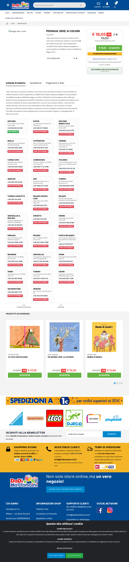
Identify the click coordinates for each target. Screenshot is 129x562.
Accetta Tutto (74, 555)
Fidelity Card (42, 509)
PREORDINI (91, 13)
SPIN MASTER (58, 13)
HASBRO (47, 13)
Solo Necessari (56, 555)
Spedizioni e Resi (44, 518)
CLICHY (50, 35)
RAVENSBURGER (18, 13)
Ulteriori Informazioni (64, 548)
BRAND (101, 13)
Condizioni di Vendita (46, 514)
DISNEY (38, 13)
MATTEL (30, 13)
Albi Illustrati (22, 23)
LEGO (7, 13)
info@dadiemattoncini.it (78, 515)
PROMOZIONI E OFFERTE (75, 13)
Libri (12, 23)
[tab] (16, 83)
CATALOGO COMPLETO (14, 18)
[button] (116, 5)
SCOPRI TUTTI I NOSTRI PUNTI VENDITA (65, 489)
